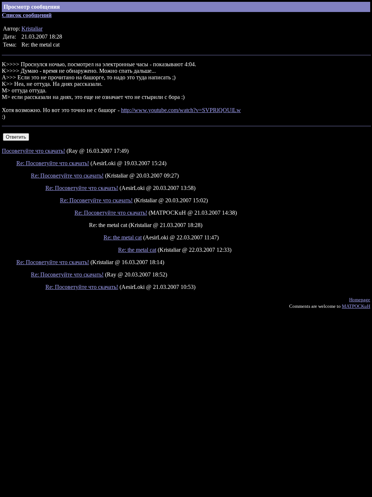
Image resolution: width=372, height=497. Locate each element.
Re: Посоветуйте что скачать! (52, 163)
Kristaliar (32, 28)
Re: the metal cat (123, 237)
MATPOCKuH (356, 306)
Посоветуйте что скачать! (33, 151)
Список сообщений (27, 15)
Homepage (359, 299)
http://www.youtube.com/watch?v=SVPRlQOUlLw (181, 110)
